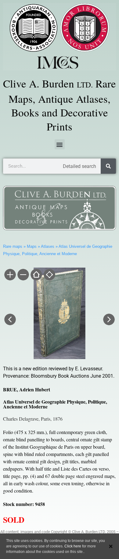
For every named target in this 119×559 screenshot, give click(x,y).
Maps (32, 246)
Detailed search (79, 166)
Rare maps (12, 246)
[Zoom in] (9, 275)
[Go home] (35, 275)
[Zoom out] (22, 275)
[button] (60, 144)
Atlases (47, 246)
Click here (72, 546)
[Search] (108, 166)
